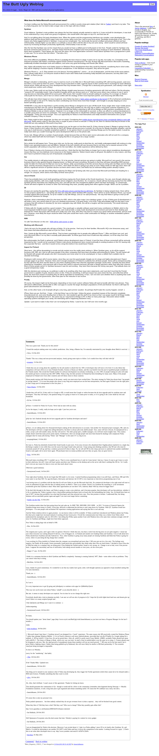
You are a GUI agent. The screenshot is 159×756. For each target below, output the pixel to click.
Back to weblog (41, 741)
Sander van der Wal (33, 500)
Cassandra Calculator (143, 68)
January (139, 129)
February (139, 131)
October (139, 145)
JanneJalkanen (78, 744)
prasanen (30, 362)
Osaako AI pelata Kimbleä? (145, 46)
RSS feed (146, 96)
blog (151, 26)
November (140, 146)
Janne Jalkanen (140, 28)
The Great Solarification (143, 50)
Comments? (29, 741)
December (140, 148)
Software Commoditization (144, 53)
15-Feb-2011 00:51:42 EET (62, 744)
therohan (30, 735)
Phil (28, 657)
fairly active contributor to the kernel (94, 99)
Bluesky (152, 118)
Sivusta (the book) (141, 48)
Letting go (138, 52)
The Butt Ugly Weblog (23, 4)
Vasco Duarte (31, 387)
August (139, 141)
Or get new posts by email (146, 100)
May (138, 136)
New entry (138, 85)
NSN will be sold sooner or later (61, 222)
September (140, 143)
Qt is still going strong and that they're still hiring (75, 191)
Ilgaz (28, 454)
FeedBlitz (151, 109)
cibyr (28, 677)
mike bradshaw (32, 629)
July (137, 139)
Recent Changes (141, 79)
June (138, 138)
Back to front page (141, 81)
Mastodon (144, 118)
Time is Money (140, 63)
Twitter (108, 24)
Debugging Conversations (144, 55)
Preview (139, 109)
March (138, 132)
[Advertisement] (77, 323)
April (138, 134)
